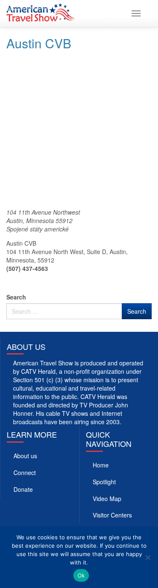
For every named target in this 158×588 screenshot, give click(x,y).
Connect (24, 472)
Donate (23, 489)
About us (25, 456)
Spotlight (104, 482)
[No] (147, 557)
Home (101, 465)
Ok (81, 575)
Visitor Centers (112, 515)
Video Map (107, 498)
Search (16, 297)
